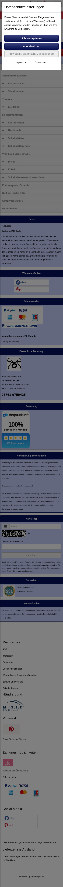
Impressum (21, 62)
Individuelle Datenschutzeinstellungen (31, 53)
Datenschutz (41, 62)
